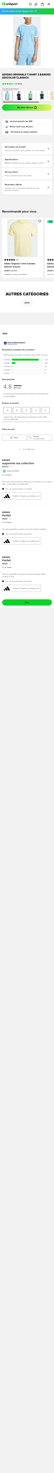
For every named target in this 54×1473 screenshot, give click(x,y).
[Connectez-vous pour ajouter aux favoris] (40, 221)
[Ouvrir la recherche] (30, 4)
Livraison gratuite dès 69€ (21, 121)
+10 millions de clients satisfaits (23, 132)
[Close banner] (51, 11)
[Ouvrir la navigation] (49, 4)
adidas (27, 303)
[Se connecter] (36, 4)
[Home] (10, 4)
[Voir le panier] (42, 4)
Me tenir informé (25, 108)
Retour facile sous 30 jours (21, 127)
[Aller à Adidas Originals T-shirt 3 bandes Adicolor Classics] (19, 95)
